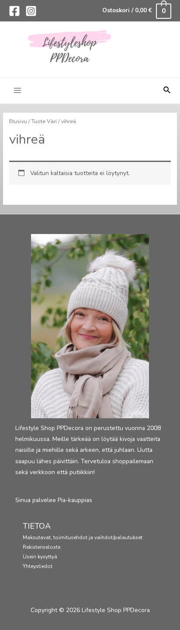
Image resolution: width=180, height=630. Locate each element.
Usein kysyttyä (40, 556)
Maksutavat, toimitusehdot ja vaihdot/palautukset (82, 537)
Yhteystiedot (37, 566)
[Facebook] (14, 11)
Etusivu (18, 121)
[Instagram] (31, 11)
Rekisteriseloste (41, 547)
